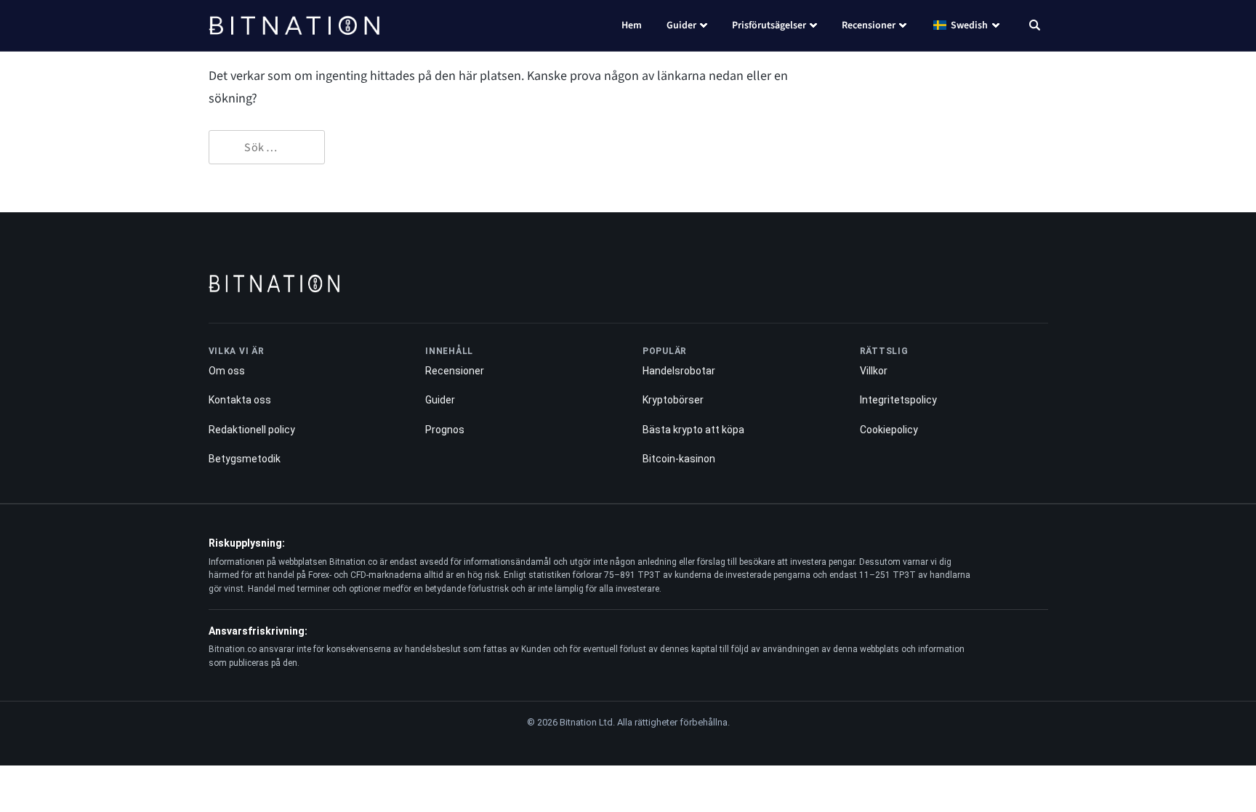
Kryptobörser (673, 400)
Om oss (227, 371)
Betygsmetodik (245, 459)
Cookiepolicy (889, 429)
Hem (631, 25)
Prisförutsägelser (769, 25)
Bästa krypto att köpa (693, 429)
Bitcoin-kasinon (679, 459)
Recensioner (868, 25)
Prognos (444, 429)
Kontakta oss (240, 400)
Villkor (873, 371)
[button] (1034, 27)
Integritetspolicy (898, 400)
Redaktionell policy (252, 429)
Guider (681, 25)
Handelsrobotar (679, 371)
